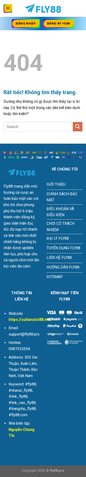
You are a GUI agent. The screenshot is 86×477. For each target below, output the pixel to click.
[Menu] (8, 8)
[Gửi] (77, 126)
